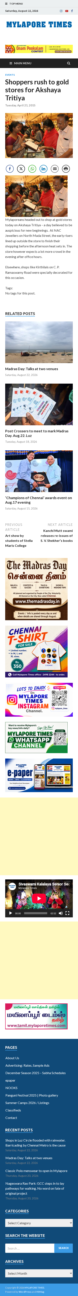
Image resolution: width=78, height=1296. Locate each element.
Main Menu (22, 63)
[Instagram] (61, 11)
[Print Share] (66, 169)
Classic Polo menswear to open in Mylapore (36, 1171)
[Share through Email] (55, 169)
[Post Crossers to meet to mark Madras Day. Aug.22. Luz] (39, 426)
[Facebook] (72, 11)
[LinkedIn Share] (43, 169)
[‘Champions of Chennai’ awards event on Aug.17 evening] (39, 493)
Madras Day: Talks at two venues (31, 369)
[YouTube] (66, 11)
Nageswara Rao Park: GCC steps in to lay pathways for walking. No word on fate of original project (34, 1188)
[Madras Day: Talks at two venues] (39, 364)
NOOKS (11, 1088)
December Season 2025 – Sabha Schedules (35, 1073)
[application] (39, 898)
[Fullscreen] (67, 913)
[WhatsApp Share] (32, 169)
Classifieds (13, 1110)
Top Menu (16, 3)
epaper (10, 1080)
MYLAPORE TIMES (34, 1287)
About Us (12, 1058)
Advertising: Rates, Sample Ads (27, 1065)
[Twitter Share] (21, 169)
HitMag (40, 1291)
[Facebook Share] (10, 169)
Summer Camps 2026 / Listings (27, 1103)
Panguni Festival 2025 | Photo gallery (31, 1095)
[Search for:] (39, 1248)
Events (10, 75)
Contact (11, 1118)
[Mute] (61, 913)
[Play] (11, 913)
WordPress (25, 1291)
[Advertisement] (39, 836)
